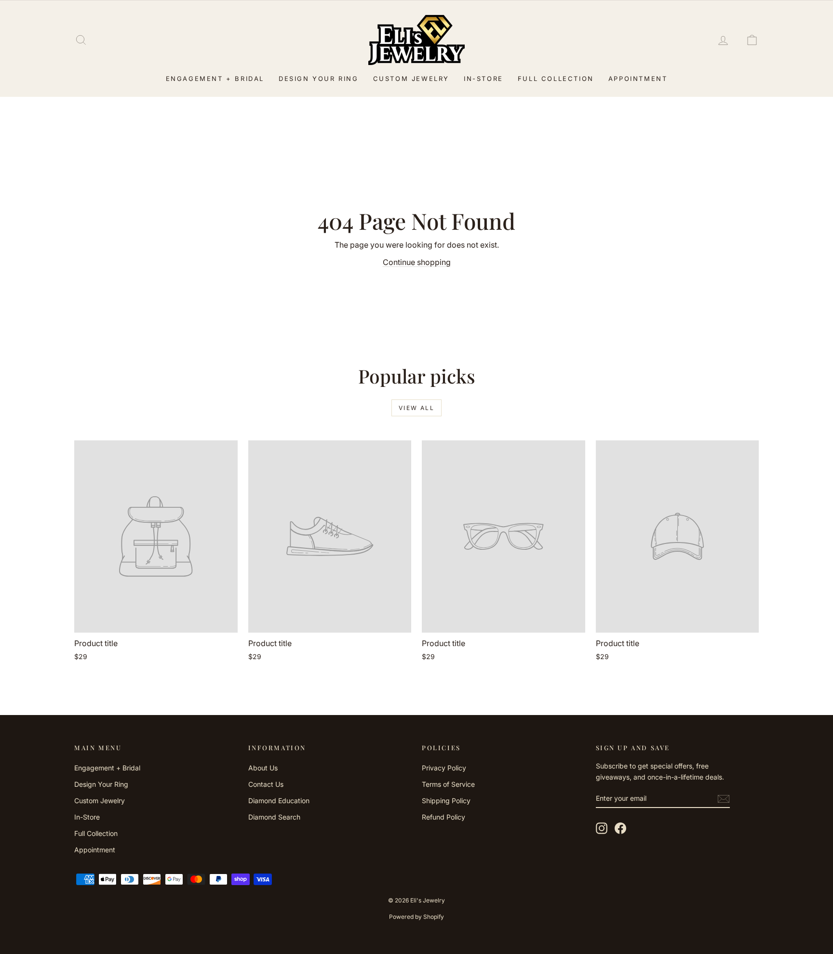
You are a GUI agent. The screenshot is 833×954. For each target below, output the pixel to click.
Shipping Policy (446, 800)
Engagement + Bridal (215, 78)
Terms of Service (448, 784)
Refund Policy (443, 817)
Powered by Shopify (416, 916)
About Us (263, 768)
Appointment (638, 78)
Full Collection (556, 78)
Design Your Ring (319, 78)
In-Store (483, 78)
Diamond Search (274, 817)
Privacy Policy (444, 768)
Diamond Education (278, 800)
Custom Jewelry (411, 78)
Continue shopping (417, 262)
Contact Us (265, 784)
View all (416, 407)
